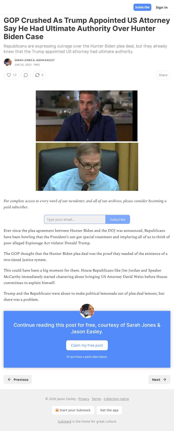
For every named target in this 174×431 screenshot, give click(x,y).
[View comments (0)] (25, 75)
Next (156, 379)
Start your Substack (75, 410)
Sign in (162, 7)
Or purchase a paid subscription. (87, 357)
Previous (21, 379)
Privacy (83, 399)
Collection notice (116, 399)
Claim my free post (87, 345)
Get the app (109, 410)
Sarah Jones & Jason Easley (34, 60)
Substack (64, 421)
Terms (96, 399)
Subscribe (142, 7)
